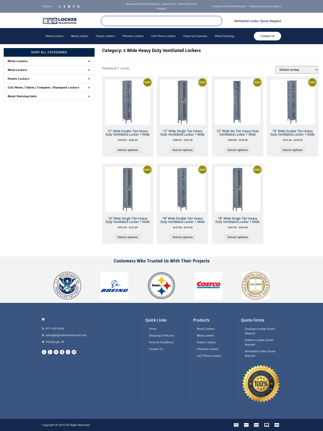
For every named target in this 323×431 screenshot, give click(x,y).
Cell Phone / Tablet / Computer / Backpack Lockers (43, 87)
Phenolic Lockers (133, 36)
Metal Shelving (224, 36)
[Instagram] (68, 352)
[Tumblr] (56, 352)
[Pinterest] (62, 352)
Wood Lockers (79, 36)
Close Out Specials (195, 36)
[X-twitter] (50, 352)
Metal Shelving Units (22, 96)
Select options (128, 150)
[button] (49, 61)
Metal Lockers (55, 36)
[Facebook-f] (44, 352)
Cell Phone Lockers (163, 36)
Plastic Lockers (105, 36)
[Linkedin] (74, 352)
